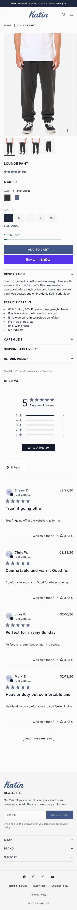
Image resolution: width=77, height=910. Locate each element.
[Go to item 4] (48, 146)
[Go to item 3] (35, 146)
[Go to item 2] (22, 146)
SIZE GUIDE (11, 225)
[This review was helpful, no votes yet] (61, 536)
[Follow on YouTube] (52, 876)
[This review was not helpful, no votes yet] (69, 536)
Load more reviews (38, 738)
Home (8, 25)
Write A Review (39, 447)
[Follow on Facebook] (24, 876)
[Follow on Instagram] (33, 876)
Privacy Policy (39, 885)
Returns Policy (38, 894)
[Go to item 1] (9, 146)
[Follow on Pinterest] (43, 876)
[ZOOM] (67, 131)
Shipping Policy (60, 885)
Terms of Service (18, 885)
